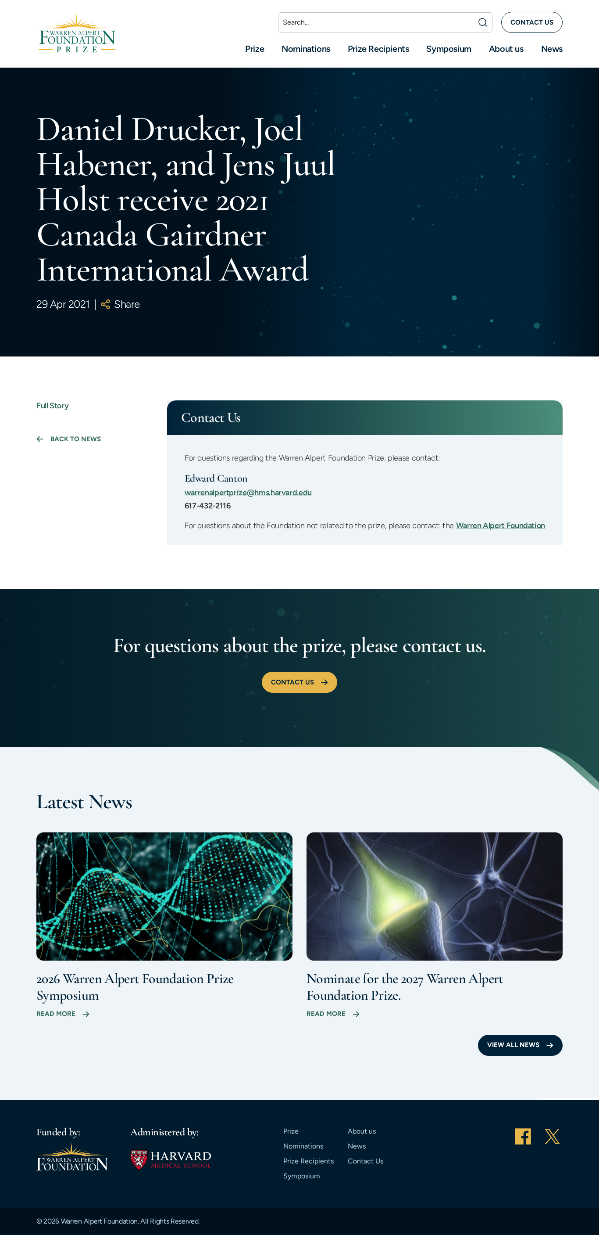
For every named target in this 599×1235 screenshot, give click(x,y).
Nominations (306, 48)
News (552, 48)
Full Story (52, 405)
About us (506, 48)
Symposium (448, 48)
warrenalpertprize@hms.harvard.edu (248, 492)
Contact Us (365, 1161)
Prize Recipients (378, 48)
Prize (254, 48)
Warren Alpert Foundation (500, 525)
